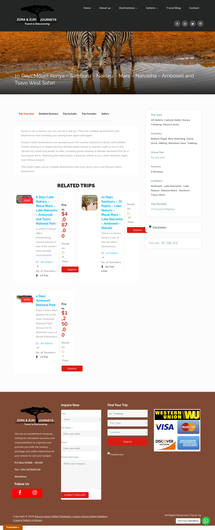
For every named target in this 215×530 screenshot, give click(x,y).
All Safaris (47, 261)
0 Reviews (157, 171)
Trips (63, 413)
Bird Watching (176, 138)
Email (64, 442)
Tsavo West (158, 194)
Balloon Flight (159, 138)
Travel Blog (173, 7)
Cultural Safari (172, 119)
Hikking (162, 143)
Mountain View (177, 143)
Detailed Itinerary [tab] (48, 113)
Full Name (67, 427)
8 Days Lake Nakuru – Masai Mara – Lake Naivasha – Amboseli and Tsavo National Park (46, 210)
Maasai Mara (169, 190)
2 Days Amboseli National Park (46, 300)
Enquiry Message (69, 456)
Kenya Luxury (171, 124)
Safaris (150, 7)
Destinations (127, 7)
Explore (72, 269)
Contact (194, 7)
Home (87, 7)
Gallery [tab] (105, 113)
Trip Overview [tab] (26, 113)
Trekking (192, 143)
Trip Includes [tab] (70, 113)
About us (104, 7)
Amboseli (156, 186)
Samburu (184, 190)
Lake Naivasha (172, 186)
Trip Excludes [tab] (89, 113)
